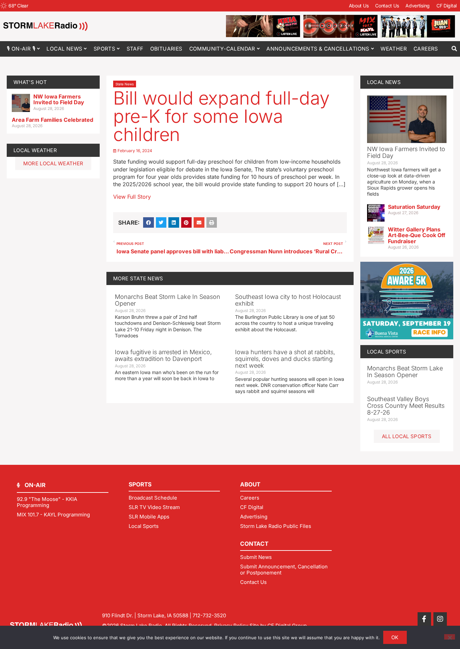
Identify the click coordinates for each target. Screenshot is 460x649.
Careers (426, 49)
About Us (359, 5)
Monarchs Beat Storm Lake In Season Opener (167, 300)
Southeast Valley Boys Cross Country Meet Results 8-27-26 (406, 405)
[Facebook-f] (424, 619)
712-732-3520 (209, 615)
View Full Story (132, 196)
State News (125, 84)
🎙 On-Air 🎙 (21, 49)
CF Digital (446, 5)
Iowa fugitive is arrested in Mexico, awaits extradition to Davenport (163, 355)
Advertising (417, 5)
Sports (104, 49)
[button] (454, 49)
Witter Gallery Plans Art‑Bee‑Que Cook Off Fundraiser (416, 235)
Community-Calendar (222, 49)
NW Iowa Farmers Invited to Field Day (58, 99)
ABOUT (250, 484)
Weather (394, 49)
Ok (395, 637)
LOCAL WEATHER (35, 150)
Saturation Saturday (414, 206)
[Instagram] (440, 619)
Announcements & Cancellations (317, 49)
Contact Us (387, 5)
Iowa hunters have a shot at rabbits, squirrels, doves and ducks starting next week (285, 358)
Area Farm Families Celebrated (52, 119)
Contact (254, 543)
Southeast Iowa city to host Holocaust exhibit (288, 300)
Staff (135, 49)
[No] (449, 637)
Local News (64, 49)
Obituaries (166, 49)
